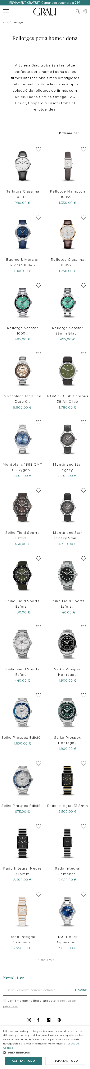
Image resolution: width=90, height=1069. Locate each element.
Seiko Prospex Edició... (22, 738)
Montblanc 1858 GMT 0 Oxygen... (22, 467)
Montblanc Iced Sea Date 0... (22, 399)
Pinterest (59, 1020)
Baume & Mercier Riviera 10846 (22, 262)
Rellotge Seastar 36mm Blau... (67, 330)
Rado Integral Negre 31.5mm (22, 871)
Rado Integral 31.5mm (67, 806)
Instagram (29, 1020)
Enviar (81, 990)
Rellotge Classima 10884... (22, 194)
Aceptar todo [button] (23, 1060)
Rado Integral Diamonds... (68, 871)
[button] (45, 1052)
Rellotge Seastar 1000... (22, 330)
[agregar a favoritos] (38, 149)
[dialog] (45, 1047)
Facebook (38, 1020)
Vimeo (48, 1020)
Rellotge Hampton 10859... (67, 194)
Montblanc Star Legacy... (67, 467)
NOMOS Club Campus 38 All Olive (67, 399)
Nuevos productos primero (69, 133)
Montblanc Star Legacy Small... (67, 535)
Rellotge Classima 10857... (68, 262)
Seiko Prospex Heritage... (67, 672)
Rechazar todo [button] (65, 1060)
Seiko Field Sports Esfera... (22, 535)
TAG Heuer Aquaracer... (68, 939)
